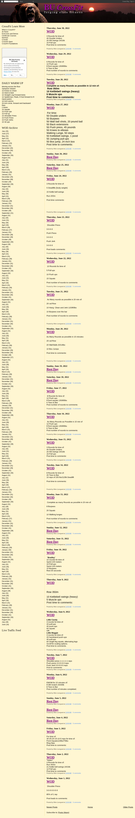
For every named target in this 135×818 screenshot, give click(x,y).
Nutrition (5, 38)
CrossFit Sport (7, 42)
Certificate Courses (9, 36)
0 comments (77, 49)
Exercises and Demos (10, 34)
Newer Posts (52, 807)
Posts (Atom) (63, 812)
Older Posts (128, 807)
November (5, 150)
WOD (50, 31)
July (3, 131)
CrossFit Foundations (10, 44)
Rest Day (53, 157)
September (6, 155)
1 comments (77, 324)
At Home (5, 32)
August (4, 158)
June (3, 134)
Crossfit (5, 40)
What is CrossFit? (8, 30)
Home (90, 807)
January (5, 146)
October (5, 153)
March (4, 141)
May (3, 136)
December (5, 148)
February (5, 143)
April (3, 138)
